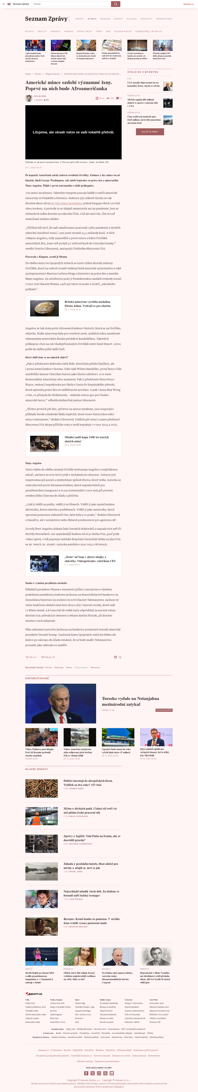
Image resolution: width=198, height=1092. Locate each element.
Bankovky (59, 667)
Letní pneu (105, 1037)
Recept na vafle (106, 1018)
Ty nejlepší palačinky (109, 1003)
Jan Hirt (53, 1010)
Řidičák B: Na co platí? (159, 1014)
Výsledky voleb (31, 1010)
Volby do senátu (32, 1018)
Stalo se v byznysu (142, 72)
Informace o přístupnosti (145, 1050)
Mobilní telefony (59, 1037)
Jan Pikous (76, 899)
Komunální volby (32, 1022)
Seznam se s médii (121, 1056)
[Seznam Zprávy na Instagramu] (99, 1073)
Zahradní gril (139, 1033)
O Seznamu (56, 1050)
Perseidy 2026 (100, 1029)
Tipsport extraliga (82, 1010)
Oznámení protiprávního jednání (52, 1056)
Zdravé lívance (106, 1010)
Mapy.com (70, 1029)
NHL (77, 1022)
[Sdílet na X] (120, 657)
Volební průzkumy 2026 (35, 1007)
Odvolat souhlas (85, 1061)
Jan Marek (39, 96)
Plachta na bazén (70, 1033)
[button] (35, 45)
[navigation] (3, 4)
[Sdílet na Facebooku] (115, 657)
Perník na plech (106, 1022)
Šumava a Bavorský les (134, 1010)
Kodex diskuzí (139, 1056)
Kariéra (67, 1050)
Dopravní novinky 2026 (160, 1010)
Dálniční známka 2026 (159, 1007)
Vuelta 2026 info (57, 1003)
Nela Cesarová (79, 816)
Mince (69, 667)
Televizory (128, 1037)
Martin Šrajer (78, 927)
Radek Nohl (77, 789)
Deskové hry (117, 1037)
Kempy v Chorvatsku (134, 1003)
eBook (101, 98)
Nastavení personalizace (107, 1061)
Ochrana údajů (124, 1050)
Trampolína (84, 1033)
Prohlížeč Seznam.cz (81, 1056)
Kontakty (89, 1050)
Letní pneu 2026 (157, 1003)
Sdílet (112, 98)
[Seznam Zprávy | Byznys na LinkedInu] (112, 1073)
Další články (150, 132)
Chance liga (80, 1003)
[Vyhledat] (115, 4)
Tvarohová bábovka (108, 1014)
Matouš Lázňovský (81, 844)
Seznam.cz (188, 4)
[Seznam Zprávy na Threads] (105, 1073)
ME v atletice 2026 (83, 1014)
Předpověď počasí (84, 1029)
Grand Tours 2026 (57, 1022)
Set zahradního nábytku (122, 1033)
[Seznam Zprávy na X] (93, 1073)
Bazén (58, 1033)
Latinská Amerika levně (135, 1018)
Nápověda (78, 1050)
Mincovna (95, 667)
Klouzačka (105, 1033)
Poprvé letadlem (132, 1007)
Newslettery (154, 1056)
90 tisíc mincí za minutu (66, 203)
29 (121, 98)
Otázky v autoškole (158, 1018)
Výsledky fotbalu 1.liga (84, 1007)
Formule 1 (79, 1018)
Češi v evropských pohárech (133, 1029)
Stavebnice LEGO (75, 1037)
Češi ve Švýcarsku (132, 1014)
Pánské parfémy (157, 1037)
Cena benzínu (114, 1029)
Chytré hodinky (141, 1037)
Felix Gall (54, 1018)
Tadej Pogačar (56, 1014)
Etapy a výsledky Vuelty (60, 1007)
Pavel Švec (76, 872)
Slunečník (95, 1033)
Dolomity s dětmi (132, 1022)
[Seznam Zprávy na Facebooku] (86, 1073)
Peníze (48, 667)
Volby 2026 (30, 1003)
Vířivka (150, 1033)
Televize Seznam (101, 1056)
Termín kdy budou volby (35, 1014)
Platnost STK (155, 1022)
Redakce (100, 1050)
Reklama (110, 1050)
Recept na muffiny (108, 1007)
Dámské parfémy (91, 1037)
